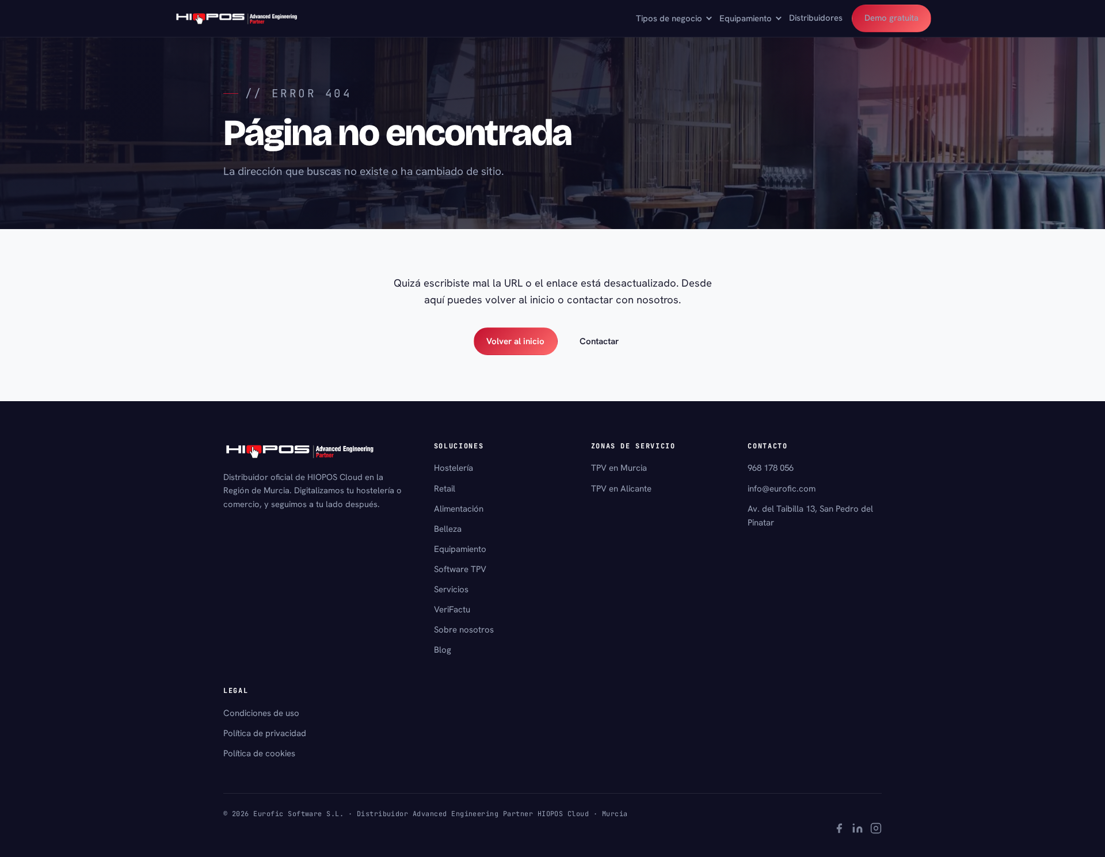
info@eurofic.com (782, 488)
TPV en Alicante (621, 488)
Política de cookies (259, 753)
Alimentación (458, 509)
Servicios (451, 589)
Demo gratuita (891, 18)
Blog (442, 650)
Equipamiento (745, 18)
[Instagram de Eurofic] (876, 829)
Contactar (599, 341)
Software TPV (460, 569)
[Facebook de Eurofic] (839, 829)
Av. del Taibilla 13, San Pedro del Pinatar (810, 515)
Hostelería (453, 468)
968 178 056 (771, 468)
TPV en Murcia (619, 468)
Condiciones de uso (261, 713)
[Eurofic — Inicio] (237, 18)
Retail (444, 488)
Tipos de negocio (669, 18)
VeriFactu (452, 609)
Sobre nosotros (464, 629)
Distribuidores (816, 18)
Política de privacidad (264, 733)
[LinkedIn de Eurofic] (857, 829)
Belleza (448, 529)
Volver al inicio (515, 341)
